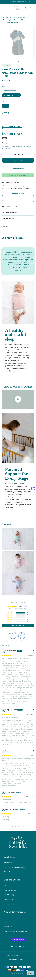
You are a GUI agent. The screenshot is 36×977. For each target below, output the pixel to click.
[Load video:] (18, 399)
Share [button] (5, 226)
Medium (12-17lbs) (11, 95)
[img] (6, 655)
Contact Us (7, 872)
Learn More (7, 927)
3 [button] (18, 826)
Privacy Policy (8, 904)
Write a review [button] (18, 625)
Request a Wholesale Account (15, 867)
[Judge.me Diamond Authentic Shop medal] (12, 635)
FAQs (5, 886)
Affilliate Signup (9, 890)
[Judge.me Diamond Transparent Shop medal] (21, 635)
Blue (5, 106)
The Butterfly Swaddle (21, 974)
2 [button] (15, 826)
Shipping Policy (9, 899)
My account (8, 863)
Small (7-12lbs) (11, 90)
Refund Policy (8, 895)
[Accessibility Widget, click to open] (33, 489)
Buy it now (18, 160)
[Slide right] (22, 62)
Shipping (4, 143)
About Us (6, 918)
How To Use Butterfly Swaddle (15, 931)
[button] (4, 8)
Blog (5, 922)
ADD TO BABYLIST (18, 168)
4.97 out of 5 (22, 606)
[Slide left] (14, 62)
